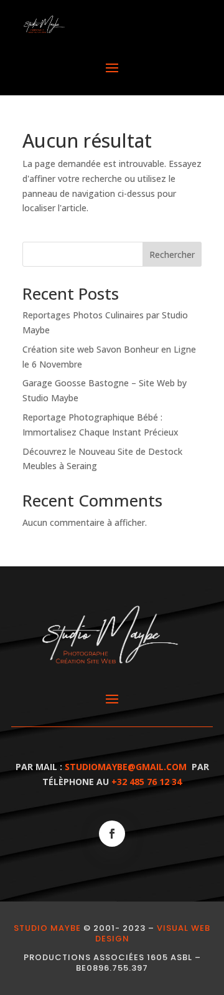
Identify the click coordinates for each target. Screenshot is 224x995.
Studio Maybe (47, 928)
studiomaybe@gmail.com (126, 767)
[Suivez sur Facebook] (112, 834)
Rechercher (172, 254)
